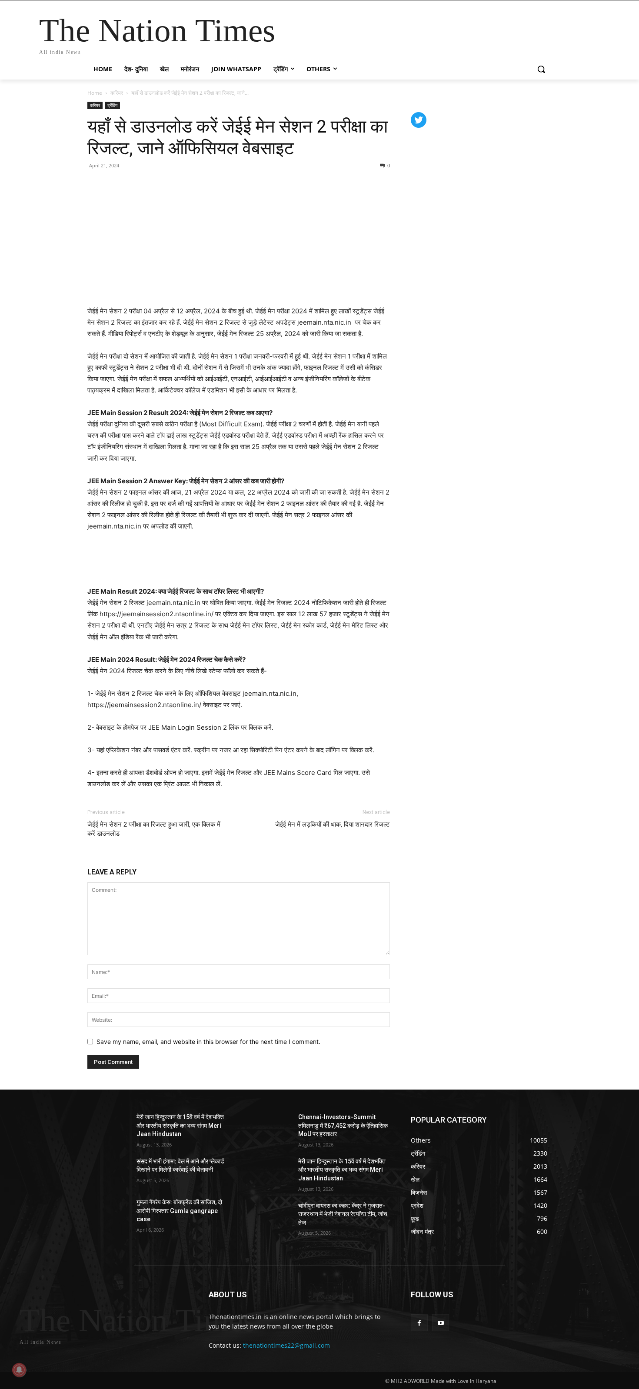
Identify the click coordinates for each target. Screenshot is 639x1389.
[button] (541, 69)
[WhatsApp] (136, 185)
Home (94, 92)
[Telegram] (156, 185)
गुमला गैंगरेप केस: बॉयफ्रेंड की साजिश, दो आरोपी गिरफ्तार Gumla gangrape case (179, 1211)
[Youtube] (440, 1322)
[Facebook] (96, 185)
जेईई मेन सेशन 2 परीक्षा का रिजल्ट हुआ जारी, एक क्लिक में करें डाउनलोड (153, 829)
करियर (116, 92)
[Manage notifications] (19, 1370)
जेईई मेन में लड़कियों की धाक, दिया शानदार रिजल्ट (332, 824)
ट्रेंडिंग (112, 105)
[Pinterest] (116, 185)
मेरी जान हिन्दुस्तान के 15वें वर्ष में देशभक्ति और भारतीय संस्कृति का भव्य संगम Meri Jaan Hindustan (180, 1125)
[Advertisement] (238, 562)
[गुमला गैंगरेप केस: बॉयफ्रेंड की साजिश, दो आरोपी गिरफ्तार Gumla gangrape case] (108, 1213)
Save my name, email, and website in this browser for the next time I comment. (208, 1041)
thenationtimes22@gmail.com (286, 1345)
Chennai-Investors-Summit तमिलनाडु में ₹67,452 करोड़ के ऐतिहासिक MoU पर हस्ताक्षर (343, 1125)
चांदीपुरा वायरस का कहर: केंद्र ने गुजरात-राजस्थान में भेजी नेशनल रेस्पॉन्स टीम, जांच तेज (342, 1214)
